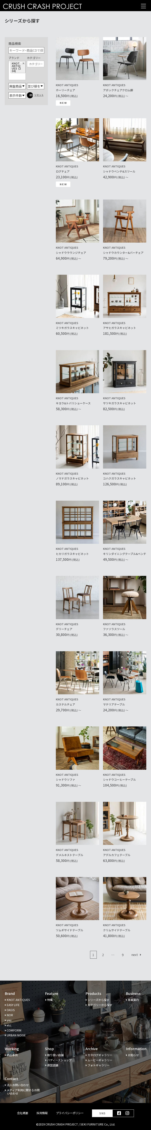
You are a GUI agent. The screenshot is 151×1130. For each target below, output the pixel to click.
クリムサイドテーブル (116, 930)
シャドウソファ (65, 779)
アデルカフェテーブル (116, 855)
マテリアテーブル (114, 704)
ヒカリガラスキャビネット (72, 554)
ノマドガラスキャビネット (72, 478)
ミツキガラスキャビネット (72, 328)
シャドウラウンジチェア (71, 253)
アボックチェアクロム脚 (118, 90)
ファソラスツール (114, 629)
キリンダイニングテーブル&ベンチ (124, 554)
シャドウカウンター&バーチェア (123, 253)
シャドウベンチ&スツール (119, 171)
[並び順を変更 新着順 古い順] (35, 86)
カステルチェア (65, 704)
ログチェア (63, 171)
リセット (39, 95)
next (135, 954)
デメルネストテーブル (69, 855)
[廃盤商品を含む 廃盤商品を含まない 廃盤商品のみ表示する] (17, 86)
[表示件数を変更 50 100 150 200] (17, 95)
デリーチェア (64, 629)
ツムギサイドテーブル (69, 930)
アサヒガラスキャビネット (119, 328)
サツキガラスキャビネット (119, 403)
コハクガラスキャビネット (119, 478)
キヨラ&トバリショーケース (73, 403)
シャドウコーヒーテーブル (119, 779)
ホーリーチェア (65, 90)
